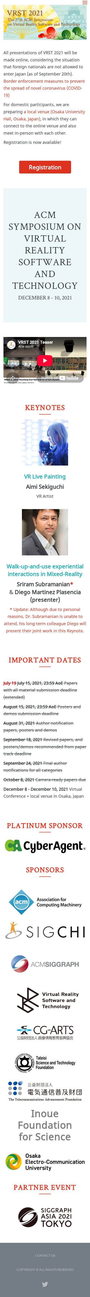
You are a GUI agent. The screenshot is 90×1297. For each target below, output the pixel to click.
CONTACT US (45, 1255)
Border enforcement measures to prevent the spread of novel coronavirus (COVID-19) (44, 88)
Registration (45, 167)
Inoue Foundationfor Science (45, 1125)
